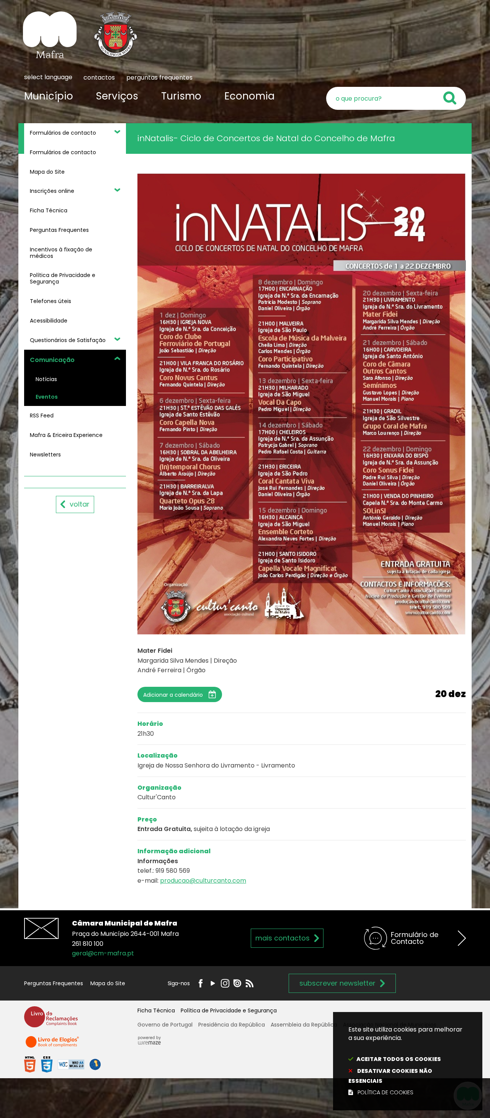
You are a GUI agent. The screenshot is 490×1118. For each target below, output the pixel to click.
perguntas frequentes (159, 77)
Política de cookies (385, 1092)
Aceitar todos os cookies (398, 1059)
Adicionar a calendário (173, 695)
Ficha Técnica (156, 1010)
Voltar (80, 504)
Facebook (200, 983)
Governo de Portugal (165, 1024)
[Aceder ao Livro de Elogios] (53, 1045)
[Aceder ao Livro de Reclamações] (51, 1020)
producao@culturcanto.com (203, 880)
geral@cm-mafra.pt (103, 953)
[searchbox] (396, 98)
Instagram (225, 983)
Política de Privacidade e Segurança (229, 1010)
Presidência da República (231, 1024)
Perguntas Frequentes (53, 983)
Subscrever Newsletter (337, 983)
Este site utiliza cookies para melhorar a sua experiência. (405, 1061)
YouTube (213, 983)
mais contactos (282, 938)
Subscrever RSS (249, 983)
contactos (99, 77)
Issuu (237, 983)
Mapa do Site (107, 983)
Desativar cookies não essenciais (390, 1076)
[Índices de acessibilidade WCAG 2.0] (62, 1064)
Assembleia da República (304, 1024)
